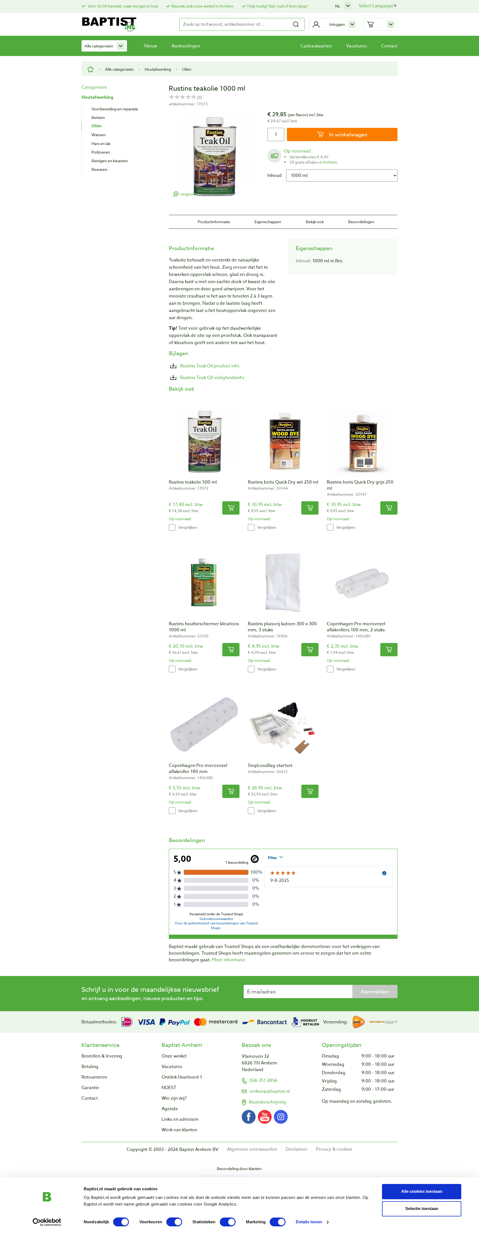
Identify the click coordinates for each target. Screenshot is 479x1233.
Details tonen (309, 1222)
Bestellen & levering (101, 1056)
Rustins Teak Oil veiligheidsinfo (211, 377)
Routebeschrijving (267, 1102)
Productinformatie (214, 221)
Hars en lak (100, 143)
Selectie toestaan (421, 1208)
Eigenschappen (267, 221)
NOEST (169, 1087)
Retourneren (94, 1077)
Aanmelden (375, 991)
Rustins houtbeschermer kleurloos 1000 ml (204, 627)
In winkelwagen (347, 134)
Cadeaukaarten (316, 46)
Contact (389, 46)
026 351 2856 (263, 1080)
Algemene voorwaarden (252, 1149)
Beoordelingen (361, 221)
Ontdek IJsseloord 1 (182, 1077)
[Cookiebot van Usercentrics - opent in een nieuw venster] (47, 1222)
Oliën (186, 69)
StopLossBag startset (270, 765)
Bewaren (99, 169)
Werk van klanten (179, 1130)
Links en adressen (180, 1119)
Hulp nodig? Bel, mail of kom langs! (277, 6)
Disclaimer (296, 1149)
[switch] (174, 1221)
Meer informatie (228, 960)
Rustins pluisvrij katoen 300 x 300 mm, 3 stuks (282, 627)
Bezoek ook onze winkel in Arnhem (203, 6)
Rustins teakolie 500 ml (193, 482)
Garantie (90, 1087)
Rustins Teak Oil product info (209, 366)
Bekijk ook (315, 221)
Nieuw (150, 46)
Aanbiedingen (186, 46)
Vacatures (356, 46)
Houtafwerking (158, 69)
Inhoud (274, 175)
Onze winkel (174, 1056)
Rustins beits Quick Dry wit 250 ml (283, 482)
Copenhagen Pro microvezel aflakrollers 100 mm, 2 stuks (356, 627)
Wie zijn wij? (174, 1098)
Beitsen (98, 117)
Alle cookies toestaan (421, 1191)
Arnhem (330, 162)
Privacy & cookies (334, 1149)
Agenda (170, 1108)
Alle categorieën (99, 46)
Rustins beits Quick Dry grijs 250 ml (360, 485)
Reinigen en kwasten (109, 160)
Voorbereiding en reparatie (114, 108)
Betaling (89, 1066)
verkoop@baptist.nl (269, 1091)
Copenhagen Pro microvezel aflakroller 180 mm (198, 768)
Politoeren (100, 152)
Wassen (98, 134)
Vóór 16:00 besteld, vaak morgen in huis (122, 6)
